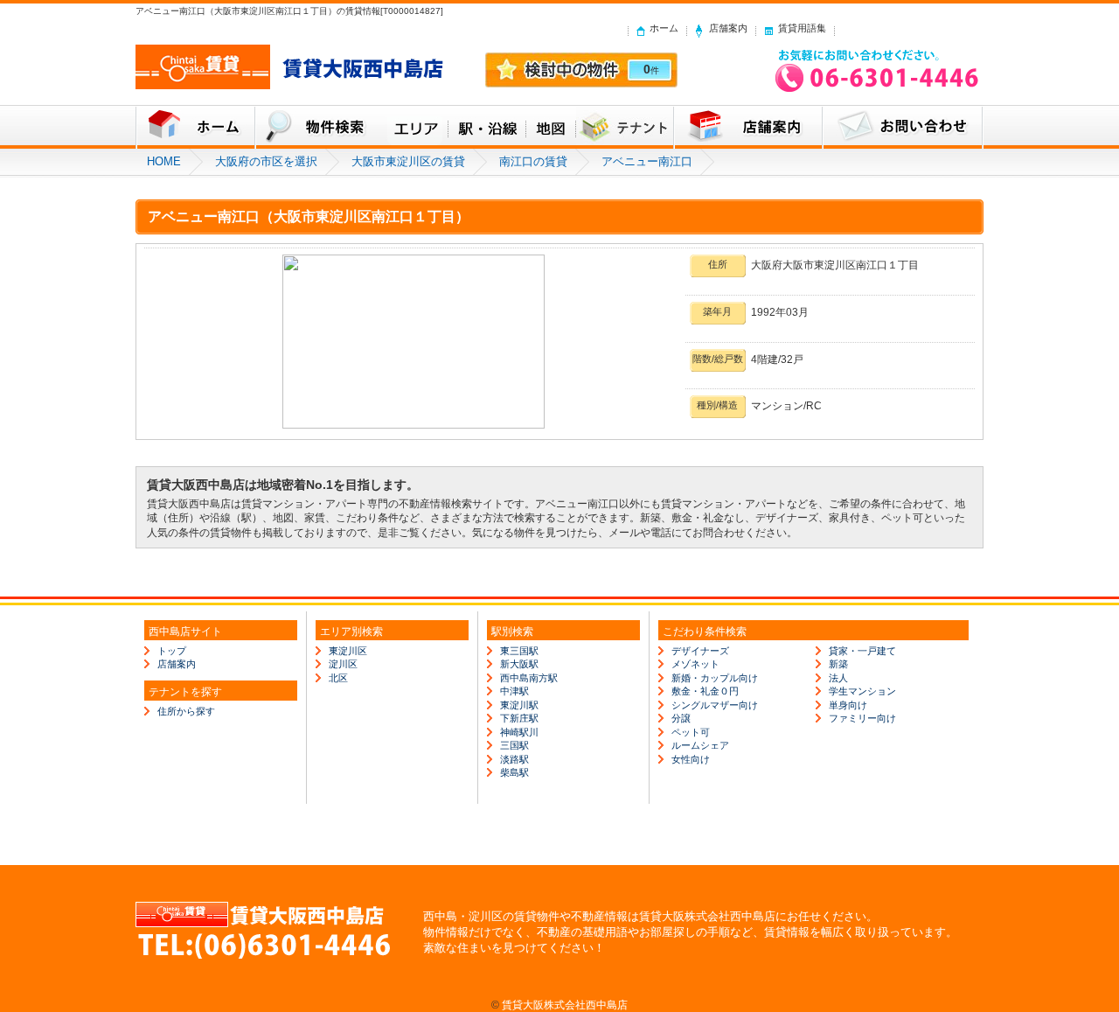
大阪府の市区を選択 (266, 161)
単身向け (848, 705)
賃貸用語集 (802, 28)
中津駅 (514, 691)
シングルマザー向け (714, 705)
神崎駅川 (519, 732)
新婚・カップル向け (714, 678)
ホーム (664, 28)
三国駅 (514, 745)
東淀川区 (348, 651)
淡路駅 (514, 759)
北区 (338, 678)
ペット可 (690, 732)
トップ (171, 651)
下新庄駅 (519, 718)
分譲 (681, 718)
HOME (164, 161)
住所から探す (186, 711)
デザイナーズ (700, 651)
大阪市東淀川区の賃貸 (408, 161)
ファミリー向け (862, 718)
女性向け (690, 759)
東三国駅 (519, 651)
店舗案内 (728, 28)
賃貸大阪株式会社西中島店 (565, 1004)
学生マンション (862, 691)
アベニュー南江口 (646, 161)
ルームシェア (700, 745)
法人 (838, 678)
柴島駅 (514, 772)
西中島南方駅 (529, 678)
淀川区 (343, 664)
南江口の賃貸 (533, 161)
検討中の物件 (581, 69)
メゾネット (695, 664)
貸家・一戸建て (862, 651)
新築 (838, 664)
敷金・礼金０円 (705, 691)
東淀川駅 (519, 705)
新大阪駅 (519, 664)
